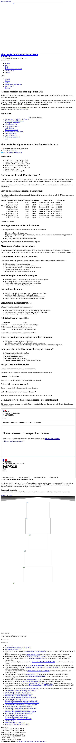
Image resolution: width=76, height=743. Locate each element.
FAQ (6, 139)
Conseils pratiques (10, 135)
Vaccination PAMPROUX (13, 649)
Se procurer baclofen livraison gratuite (16, 717)
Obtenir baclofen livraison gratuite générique (19, 694)
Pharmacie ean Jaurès (33, 655)
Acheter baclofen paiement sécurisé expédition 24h (21, 697)
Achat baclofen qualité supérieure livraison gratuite (20, 712)
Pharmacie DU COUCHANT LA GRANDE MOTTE (43, 667)
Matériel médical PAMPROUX (14, 722)
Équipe (7, 67)
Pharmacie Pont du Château (29, 688)
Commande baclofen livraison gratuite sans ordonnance (22, 703)
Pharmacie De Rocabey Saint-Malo (38, 671)
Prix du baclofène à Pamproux (14, 121)
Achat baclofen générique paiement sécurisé (18, 713)
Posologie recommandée (12, 123)
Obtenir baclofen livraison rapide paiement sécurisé (21, 704)
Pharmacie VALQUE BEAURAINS (43, 662)
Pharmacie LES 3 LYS (32, 674)
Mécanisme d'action (11, 124)
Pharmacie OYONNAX (37, 683)
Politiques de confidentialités (37, 741)
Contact (7, 72)
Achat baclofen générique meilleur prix (17, 710)
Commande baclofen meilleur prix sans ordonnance (21, 708)
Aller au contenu (6, 1)
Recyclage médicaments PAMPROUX (17, 724)
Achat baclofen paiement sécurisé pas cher (18, 696)
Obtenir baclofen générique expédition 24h (18, 719)
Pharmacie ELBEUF (38, 665)
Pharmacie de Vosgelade (30, 681)
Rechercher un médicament (13, 69)
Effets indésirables (10, 133)
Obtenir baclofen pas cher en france (16, 715)
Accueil (7, 63)
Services (7, 65)
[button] (38, 76)
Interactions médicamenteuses (14, 131)
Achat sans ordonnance (12, 126)
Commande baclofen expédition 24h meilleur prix (20, 690)
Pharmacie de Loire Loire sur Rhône (35, 651)
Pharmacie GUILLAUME (37, 656)
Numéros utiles (9, 70)
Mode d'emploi (9, 128)
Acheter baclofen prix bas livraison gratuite (18, 706)
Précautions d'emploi (11, 130)
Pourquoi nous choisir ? (12, 137)
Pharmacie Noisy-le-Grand (37, 658)
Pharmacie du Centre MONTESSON (41, 685)
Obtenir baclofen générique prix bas (16, 699)
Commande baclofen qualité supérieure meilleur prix (21, 701)
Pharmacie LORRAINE (34, 679)
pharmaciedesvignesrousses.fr (12, 152)
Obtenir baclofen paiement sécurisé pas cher (18, 692)
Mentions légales (21, 741)
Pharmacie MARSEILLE (37, 676)
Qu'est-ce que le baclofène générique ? (17, 119)
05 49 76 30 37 (23, 109)
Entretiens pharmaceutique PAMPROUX (18, 647)
